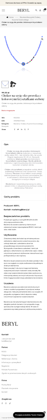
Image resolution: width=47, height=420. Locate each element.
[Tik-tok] (10, 403)
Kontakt (5, 392)
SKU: (3, 118)
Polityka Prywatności (9, 370)
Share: (4, 129)
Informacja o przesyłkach (11, 362)
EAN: (3, 121)
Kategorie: (5, 124)
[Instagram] (6, 403)
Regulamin (6, 366)
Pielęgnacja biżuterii (9, 355)
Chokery (23, 124)
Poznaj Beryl (6, 385)
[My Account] (40, 10)
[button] (42, 39)
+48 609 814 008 (8, 339)
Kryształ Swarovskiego (35, 124)
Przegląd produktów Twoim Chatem (29, 415)
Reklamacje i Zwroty (9, 359)
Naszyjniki (5, 126)
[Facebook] (2, 403)
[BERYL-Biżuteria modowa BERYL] (23, 10)
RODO (4, 352)
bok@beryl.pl (7, 341)
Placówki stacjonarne (10, 388)
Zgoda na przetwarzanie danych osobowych (19, 373)
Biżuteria (17, 124)
